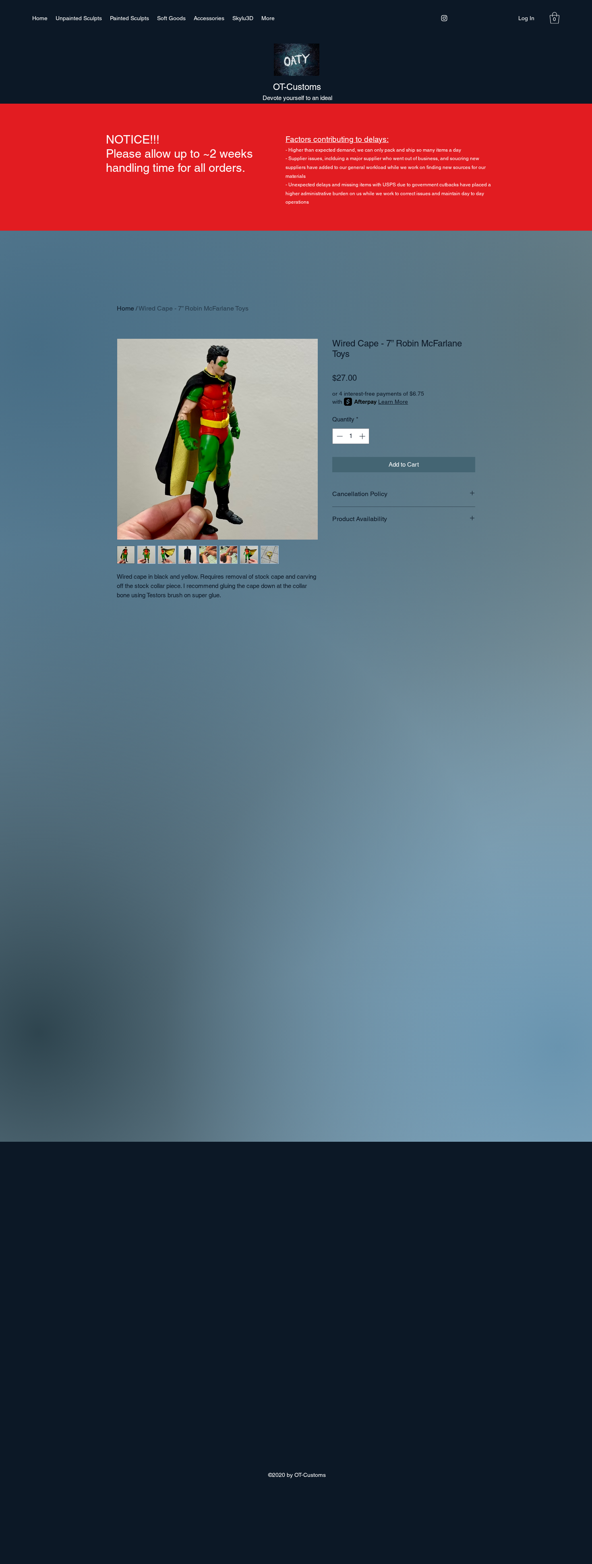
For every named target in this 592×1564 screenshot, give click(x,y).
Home (125, 308)
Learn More (393, 401)
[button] (554, 18)
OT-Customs (297, 87)
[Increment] (363, 436)
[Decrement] (338, 436)
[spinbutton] (351, 436)
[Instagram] (444, 18)
